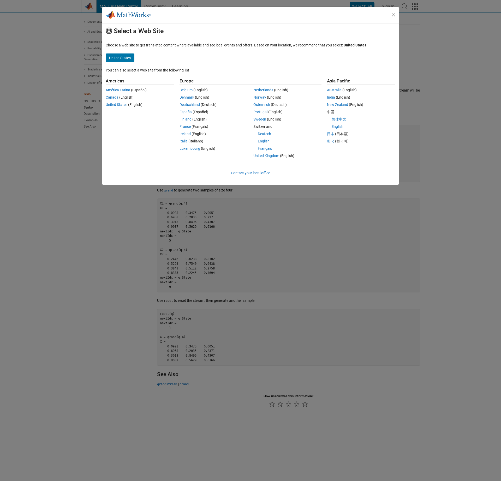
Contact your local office (250, 173)
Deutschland (190, 105)
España (186, 112)
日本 (330, 134)
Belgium (186, 90)
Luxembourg (190, 148)
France (185, 126)
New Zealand (337, 105)
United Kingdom (266, 156)
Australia (334, 90)
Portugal (260, 112)
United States (116, 105)
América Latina (118, 90)
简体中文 (339, 119)
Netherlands (263, 90)
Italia (184, 141)
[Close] (393, 15)
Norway (259, 97)
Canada (112, 97)
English (264, 141)
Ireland (185, 134)
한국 (330, 141)
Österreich (261, 105)
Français (265, 148)
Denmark (187, 97)
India (331, 97)
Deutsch (264, 134)
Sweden (259, 119)
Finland (186, 119)
